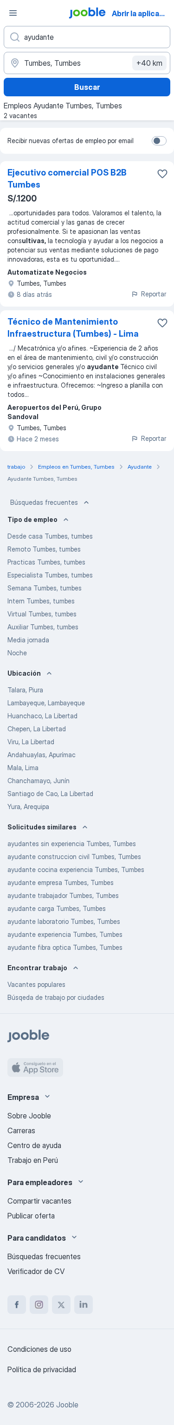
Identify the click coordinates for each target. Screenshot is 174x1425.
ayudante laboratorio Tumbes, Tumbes (63, 921)
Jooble (67, 1404)
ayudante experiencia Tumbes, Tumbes (64, 934)
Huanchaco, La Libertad (42, 716)
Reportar (153, 294)
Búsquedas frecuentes (44, 502)
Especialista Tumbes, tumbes (50, 575)
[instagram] (39, 1304)
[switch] (159, 140)
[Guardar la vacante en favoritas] (162, 173)
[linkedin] (83, 1304)
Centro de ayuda (34, 1145)
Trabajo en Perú (32, 1160)
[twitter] (61, 1304)
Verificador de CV (35, 1271)
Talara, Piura (25, 690)
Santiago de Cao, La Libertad (50, 793)
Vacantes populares (36, 984)
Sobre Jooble (29, 1115)
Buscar (87, 87)
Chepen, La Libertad (36, 729)
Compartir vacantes (39, 1200)
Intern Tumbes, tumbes (41, 601)
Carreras (21, 1130)
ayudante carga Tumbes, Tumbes (56, 908)
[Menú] (13, 13)
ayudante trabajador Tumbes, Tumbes (63, 895)
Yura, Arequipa (28, 806)
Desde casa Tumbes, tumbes (50, 536)
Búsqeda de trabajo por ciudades (55, 997)
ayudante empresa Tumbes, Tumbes (60, 882)
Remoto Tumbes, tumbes (44, 549)
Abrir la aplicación (142, 13)
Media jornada (28, 640)
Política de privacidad (41, 1369)
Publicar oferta (31, 1215)
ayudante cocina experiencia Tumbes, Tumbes (75, 869)
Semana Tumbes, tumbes (44, 588)
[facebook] (16, 1304)
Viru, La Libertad (30, 742)
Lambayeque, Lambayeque (46, 703)
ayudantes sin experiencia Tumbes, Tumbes (71, 843)
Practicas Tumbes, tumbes (46, 562)
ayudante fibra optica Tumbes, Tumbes (64, 947)
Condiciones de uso (39, 1349)
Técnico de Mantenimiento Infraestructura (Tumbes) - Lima (73, 328)
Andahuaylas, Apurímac (41, 755)
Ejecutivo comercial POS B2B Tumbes (67, 178)
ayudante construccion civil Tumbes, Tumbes (74, 856)
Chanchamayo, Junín (38, 781)
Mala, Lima (23, 768)
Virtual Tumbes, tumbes (42, 614)
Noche (17, 653)
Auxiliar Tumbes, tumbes (42, 627)
